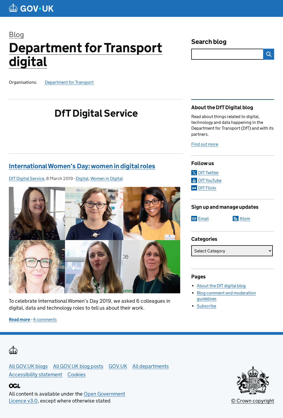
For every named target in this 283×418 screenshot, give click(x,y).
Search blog (209, 42)
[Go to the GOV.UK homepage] (31, 8)
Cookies (76, 374)
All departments (150, 366)
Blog (16, 34)
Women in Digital (106, 178)
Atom (245, 218)
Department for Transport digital (85, 55)
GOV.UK (118, 366)
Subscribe (206, 306)
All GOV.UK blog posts (78, 366)
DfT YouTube (209, 180)
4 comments (45, 319)
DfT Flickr (207, 187)
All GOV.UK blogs (28, 366)
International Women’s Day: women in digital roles (82, 166)
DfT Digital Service (26, 178)
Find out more (204, 144)
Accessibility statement (35, 374)
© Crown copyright (252, 401)
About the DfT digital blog (221, 285)
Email (203, 218)
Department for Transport (69, 82)
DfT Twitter (208, 172)
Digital (82, 178)
